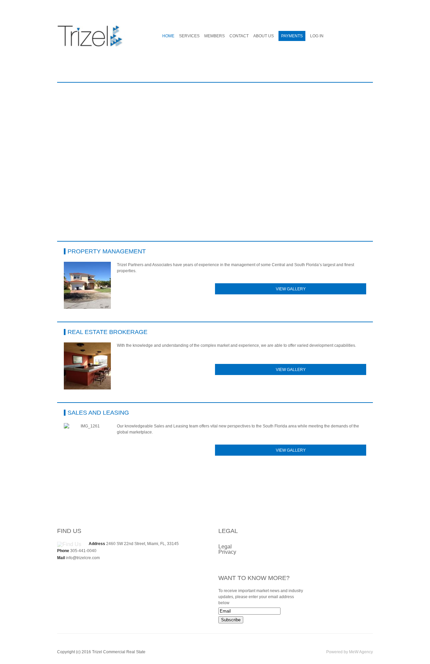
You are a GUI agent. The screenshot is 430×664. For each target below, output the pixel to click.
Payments (292, 36)
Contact (239, 36)
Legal (225, 546)
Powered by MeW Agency (349, 652)
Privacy (227, 552)
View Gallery (291, 289)
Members (214, 36)
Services (189, 36)
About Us (263, 36)
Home (168, 36)
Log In (317, 36)
